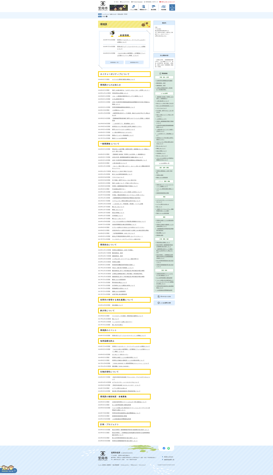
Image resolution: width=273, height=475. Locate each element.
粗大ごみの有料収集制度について (122, 174)
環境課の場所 (159, 235)
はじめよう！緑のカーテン (120, 354)
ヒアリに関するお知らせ (119, 388)
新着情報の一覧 (114, 62)
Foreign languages (138, 1)
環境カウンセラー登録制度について (123, 135)
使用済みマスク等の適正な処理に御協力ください (127, 126)
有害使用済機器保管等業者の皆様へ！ (123, 265)
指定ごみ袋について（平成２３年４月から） (125, 183)
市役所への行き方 (168, 456)
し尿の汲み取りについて (119, 163)
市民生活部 (120, 14)
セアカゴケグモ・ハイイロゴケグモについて (125, 382)
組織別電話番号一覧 (169, 459)
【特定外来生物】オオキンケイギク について (126, 385)
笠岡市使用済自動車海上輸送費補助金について (126, 413)
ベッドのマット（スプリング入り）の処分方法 (126, 239)
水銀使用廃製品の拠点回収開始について (124, 224)
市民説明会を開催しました (120, 93)
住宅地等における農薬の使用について (123, 285)
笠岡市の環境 (116, 262)
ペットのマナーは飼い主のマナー (122, 322)
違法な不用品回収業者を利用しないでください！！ (127, 236)
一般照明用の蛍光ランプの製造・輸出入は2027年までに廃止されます (164, 250)
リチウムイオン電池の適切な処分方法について (126, 201)
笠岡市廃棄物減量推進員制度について (123, 107)
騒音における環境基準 (119, 279)
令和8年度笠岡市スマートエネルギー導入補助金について (129, 402)
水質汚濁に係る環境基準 (119, 294)
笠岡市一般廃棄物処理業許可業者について (125, 186)
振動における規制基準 (119, 291)
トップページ (105, 14)
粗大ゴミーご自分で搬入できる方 (122, 171)
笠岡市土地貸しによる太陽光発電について (125, 357)
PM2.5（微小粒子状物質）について (123, 267)
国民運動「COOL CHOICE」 (121, 366)
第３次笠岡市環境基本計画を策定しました (125, 438)
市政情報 (163, 9)
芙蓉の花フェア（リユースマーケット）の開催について (129, 335)
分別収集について (117, 215)
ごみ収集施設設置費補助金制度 (121, 419)
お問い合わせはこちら (160, 35)
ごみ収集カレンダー (118, 110)
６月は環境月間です (118, 99)
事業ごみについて (117, 209)
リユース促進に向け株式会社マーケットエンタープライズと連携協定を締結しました (164, 282)
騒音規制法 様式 (117, 253)
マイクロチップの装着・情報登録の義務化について (127, 316)
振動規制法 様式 (117, 256)
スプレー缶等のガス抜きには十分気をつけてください (128, 227)
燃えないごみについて (119, 218)
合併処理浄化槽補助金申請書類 (164, 80)
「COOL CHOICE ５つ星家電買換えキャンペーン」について (130, 363)
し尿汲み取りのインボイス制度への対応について (127, 192)
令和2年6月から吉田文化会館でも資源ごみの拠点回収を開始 (130, 230)
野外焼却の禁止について (119, 282)
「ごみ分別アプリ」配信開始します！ (123, 123)
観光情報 (153, 9)
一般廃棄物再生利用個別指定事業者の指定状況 (126, 198)
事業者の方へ (143, 9)
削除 (106, 16)
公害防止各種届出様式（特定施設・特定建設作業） (127, 273)
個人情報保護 (116, 464)
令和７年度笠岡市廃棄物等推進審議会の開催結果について (129, 160)
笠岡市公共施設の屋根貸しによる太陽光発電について (128, 360)
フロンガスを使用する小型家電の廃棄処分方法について (129, 221)
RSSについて (134, 464)
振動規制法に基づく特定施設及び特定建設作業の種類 (128, 276)
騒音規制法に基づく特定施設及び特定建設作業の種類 (128, 270)
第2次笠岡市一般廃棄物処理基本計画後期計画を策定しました (130, 429)
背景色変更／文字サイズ (152, 1)
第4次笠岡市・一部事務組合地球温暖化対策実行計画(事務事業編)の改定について (164, 256)
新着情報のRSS (134, 62)
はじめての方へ (126, 1)
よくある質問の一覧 (164, 163)
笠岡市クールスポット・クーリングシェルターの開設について (131, 346)
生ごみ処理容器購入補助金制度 (121, 405)
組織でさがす (113, 14)
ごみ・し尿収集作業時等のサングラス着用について (127, 96)
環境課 (104, 16)
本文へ (117, 1)
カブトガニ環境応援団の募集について (123, 79)
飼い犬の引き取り (117, 325)
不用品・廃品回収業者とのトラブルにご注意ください (128, 195)
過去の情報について (118, 212)
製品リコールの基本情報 (119, 138)
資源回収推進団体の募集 (119, 416)
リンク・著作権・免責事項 (104, 464)
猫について (115, 319)
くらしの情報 (133, 9)
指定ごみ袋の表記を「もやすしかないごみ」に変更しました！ (131, 90)
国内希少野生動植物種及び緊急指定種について (126, 391)
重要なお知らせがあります (168, 1)
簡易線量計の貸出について (120, 288)
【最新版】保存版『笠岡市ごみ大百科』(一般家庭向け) (128, 154)
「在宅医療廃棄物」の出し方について (123, 233)
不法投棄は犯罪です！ (119, 189)
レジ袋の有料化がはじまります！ (122, 132)
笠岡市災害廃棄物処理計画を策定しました (125, 441)
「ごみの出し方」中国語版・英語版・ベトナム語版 (127, 204)
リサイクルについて (118, 177)
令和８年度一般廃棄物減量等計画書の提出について (127, 157)
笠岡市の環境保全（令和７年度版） (123, 250)
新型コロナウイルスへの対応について (123, 129)
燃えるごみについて (118, 206)
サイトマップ (142, 464)
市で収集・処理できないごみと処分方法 (124, 180)
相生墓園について (117, 305)
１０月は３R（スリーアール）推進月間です (125, 259)
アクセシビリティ (125, 464)
